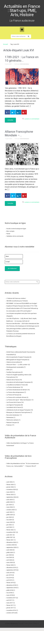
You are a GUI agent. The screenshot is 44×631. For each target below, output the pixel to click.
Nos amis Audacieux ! (13, 415)
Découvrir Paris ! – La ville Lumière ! (17, 364)
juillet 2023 (9, 514)
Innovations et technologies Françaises (18, 382)
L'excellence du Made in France (16, 385)
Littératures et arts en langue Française (18, 410)
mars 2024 (9, 507)
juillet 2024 (9, 502)
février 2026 (10, 484)
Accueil (5, 44)
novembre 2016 (11, 610)
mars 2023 (9, 522)
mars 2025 (9, 492)
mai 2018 (9, 592)
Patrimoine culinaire (12, 420)
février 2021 (10, 540)
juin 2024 (9, 504)
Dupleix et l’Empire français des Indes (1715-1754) (21, 306)
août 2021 (9, 535)
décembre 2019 (11, 567)
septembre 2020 (11, 547)
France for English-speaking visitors (17, 374)
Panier (8, 233)
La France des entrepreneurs (15, 392)
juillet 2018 (9, 590)
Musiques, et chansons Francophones (18, 412)
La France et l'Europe (12, 395)
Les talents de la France (13, 407)
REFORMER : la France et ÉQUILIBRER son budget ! (21, 303)
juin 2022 (9, 525)
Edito (8, 369)
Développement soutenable (14, 367)
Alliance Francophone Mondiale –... (19, 133)
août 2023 (9, 512)
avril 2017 (9, 600)
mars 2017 (9, 603)
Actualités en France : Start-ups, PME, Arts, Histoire (22, 10)
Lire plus (10, 120)
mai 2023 (9, 519)
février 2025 (10, 494)
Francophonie (10, 377)
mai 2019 (9, 577)
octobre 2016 (10, 613)
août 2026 (9, 482)
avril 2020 (9, 560)
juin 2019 (9, 575)
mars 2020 (9, 562)
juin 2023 (9, 517)
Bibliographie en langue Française (16, 359)
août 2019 (9, 572)
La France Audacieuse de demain (16, 390)
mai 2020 (9, 557)
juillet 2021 (9, 537)
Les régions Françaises (13, 405)
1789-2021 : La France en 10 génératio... (21, 58)
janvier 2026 (10, 487)
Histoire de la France (12, 380)
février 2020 (10, 565)
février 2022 (10, 530)
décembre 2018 (11, 585)
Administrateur (24, 64)
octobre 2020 (10, 545)
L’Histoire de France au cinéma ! (16, 298)
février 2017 (10, 605)
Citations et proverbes (13, 362)
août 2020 (9, 550)
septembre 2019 (11, 570)
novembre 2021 (11, 532)
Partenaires (9, 417)
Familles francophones (13, 372)
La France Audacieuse (11, 623)
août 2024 (9, 499)
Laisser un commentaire (31, 119)
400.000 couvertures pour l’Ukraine (17, 301)
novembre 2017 (11, 598)
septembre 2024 (11, 497)
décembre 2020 (11, 542)
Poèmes (8, 425)
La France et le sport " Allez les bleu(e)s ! (18, 400)
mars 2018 (9, 595)
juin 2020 (9, 555)
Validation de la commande (14, 236)
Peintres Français (11, 422)
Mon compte (10, 231)
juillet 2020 (9, 552)
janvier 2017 (10, 608)
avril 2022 (9, 527)
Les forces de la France (13, 402)
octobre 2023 (10, 509)
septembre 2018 (11, 587)
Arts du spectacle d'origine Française (17, 357)
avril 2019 (9, 580)
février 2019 (10, 582)
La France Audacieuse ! (13, 387)
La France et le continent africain (16, 397)
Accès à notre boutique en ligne (16, 228)
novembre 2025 (11, 489)
